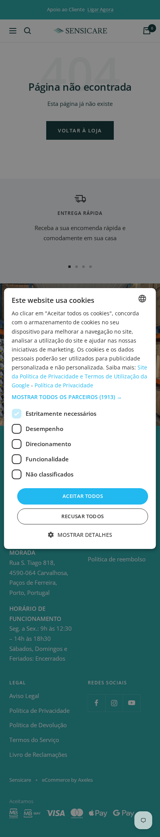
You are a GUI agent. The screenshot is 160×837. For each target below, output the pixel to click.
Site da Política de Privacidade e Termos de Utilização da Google (79, 376)
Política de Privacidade (64, 385)
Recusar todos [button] (82, 516)
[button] (80, 397)
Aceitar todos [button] (83, 495)
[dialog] (80, 418)
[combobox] (142, 298)
